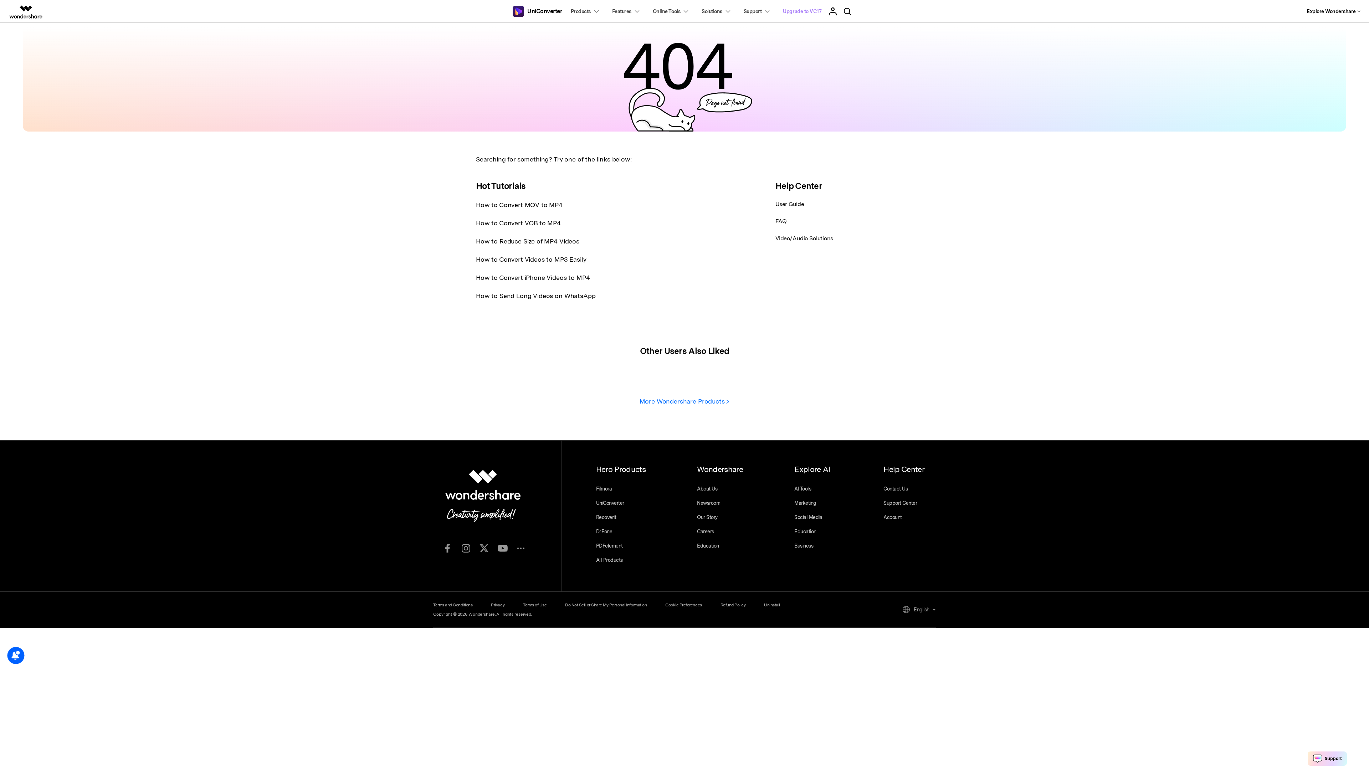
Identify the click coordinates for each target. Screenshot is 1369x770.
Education (708, 546)
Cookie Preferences (683, 604)
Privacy (497, 604)
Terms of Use (535, 604)
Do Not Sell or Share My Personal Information (606, 604)
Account (892, 517)
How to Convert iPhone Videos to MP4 (533, 277)
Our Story (707, 517)
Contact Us (895, 489)
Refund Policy (733, 604)
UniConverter (610, 503)
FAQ (781, 221)
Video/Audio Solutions (804, 238)
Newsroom (708, 503)
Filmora (604, 489)
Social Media (808, 517)
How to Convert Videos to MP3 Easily (531, 259)
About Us (707, 489)
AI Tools (802, 489)
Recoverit (606, 517)
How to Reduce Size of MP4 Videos (527, 241)
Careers (705, 531)
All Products (609, 560)
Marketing (805, 503)
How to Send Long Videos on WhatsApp (535, 295)
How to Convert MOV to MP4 (519, 205)
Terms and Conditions (452, 604)
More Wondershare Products (683, 401)
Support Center (900, 503)
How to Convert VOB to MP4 (518, 223)
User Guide (789, 204)
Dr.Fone (604, 531)
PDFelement (609, 546)
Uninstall (772, 604)
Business (803, 546)
